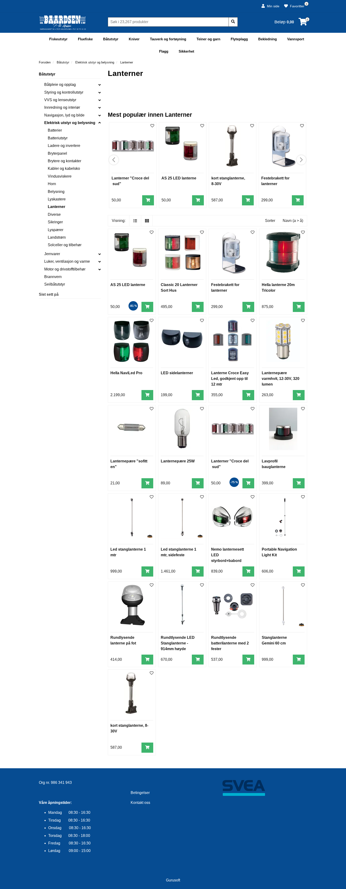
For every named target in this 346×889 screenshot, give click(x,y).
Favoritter (296, 6)
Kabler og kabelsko (64, 168)
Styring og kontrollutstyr (63, 92)
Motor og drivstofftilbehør (64, 269)
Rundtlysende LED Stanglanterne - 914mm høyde (178, 643)
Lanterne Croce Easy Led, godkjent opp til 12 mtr (230, 378)
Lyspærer (55, 230)
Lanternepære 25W (178, 461)
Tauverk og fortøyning (168, 39)
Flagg (163, 51)
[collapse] (99, 84)
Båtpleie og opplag (60, 85)
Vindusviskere (60, 176)
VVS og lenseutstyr (60, 100)
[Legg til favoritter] (151, 232)
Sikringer (55, 222)
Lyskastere (57, 199)
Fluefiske (85, 39)
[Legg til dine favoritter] (152, 126)
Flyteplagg (239, 39)
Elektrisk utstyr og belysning (69, 123)
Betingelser (140, 793)
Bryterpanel (57, 153)
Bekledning (267, 39)
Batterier (55, 130)
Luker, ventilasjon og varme (67, 261)
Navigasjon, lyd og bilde (64, 115)
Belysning (56, 192)
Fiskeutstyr (58, 39)
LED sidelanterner (177, 373)
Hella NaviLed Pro (126, 373)
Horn (52, 184)
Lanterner (56, 207)
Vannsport (295, 39)
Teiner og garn (208, 39)
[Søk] (233, 22)
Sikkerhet (186, 51)
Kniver (134, 39)
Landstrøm (57, 237)
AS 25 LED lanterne (178, 178)
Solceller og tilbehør (64, 245)
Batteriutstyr (58, 138)
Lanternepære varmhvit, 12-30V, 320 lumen (280, 378)
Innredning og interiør (62, 107)
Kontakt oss (140, 803)
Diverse (54, 214)
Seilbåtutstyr (54, 284)
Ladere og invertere (64, 146)
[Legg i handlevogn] (148, 200)
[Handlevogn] (303, 23)
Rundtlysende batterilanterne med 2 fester (230, 643)
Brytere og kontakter (64, 161)
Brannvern (53, 277)
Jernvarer (52, 254)
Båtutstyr (110, 39)
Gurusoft (173, 880)
